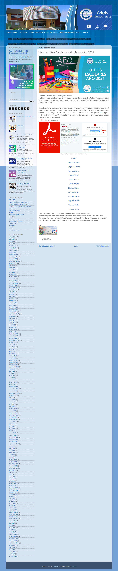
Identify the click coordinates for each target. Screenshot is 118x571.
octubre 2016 (13, 492)
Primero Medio (73, 196)
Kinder (73, 158)
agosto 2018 (12, 446)
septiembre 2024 (14, 287)
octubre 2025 (13, 259)
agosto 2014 (12, 545)
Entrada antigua (102, 246)
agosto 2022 (12, 342)
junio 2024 (12, 294)
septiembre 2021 (14, 367)
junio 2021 (12, 373)
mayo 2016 (12, 503)
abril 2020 (12, 404)
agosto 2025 (12, 263)
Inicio (10, 38)
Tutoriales (32, 44)
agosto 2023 (12, 316)
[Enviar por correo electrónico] (43, 239)
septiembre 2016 (14, 494)
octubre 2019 (13, 417)
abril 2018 (12, 455)
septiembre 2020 (14, 393)
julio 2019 (12, 424)
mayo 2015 (12, 527)
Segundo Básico (74, 167)
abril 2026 (12, 245)
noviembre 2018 (14, 439)
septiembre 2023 (14, 314)
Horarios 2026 (74, 44)
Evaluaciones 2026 (61, 44)
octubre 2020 (13, 391)
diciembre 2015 (13, 512)
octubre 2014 (13, 540)
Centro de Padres (51, 38)
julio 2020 (12, 397)
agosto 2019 (12, 422)
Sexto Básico (74, 184)
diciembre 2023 (13, 307)
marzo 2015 (12, 532)
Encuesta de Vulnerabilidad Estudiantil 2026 (24, 159)
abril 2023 (12, 325)
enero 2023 (12, 331)
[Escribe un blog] (45, 239)
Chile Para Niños (14, 230)
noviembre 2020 (14, 389)
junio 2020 (12, 400)
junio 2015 (12, 525)
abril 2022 (12, 351)
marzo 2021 (12, 380)
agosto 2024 (12, 289)
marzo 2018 (12, 457)
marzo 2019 (12, 433)
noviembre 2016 (14, 490)
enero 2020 (12, 411)
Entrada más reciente (47, 246)
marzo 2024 (12, 300)
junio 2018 (12, 450)
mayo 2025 (12, 270)
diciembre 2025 (13, 254)
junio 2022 (12, 347)
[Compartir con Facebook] (48, 239)
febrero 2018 (13, 459)
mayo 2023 (12, 322)
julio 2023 (12, 318)
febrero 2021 (13, 382)
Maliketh (56, 566)
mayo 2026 (12, 243)
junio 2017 (12, 474)
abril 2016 (12, 505)
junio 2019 (12, 426)
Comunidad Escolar (14, 210)
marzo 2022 (12, 353)
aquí (101, 113)
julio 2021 (12, 371)
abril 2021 (12, 377)
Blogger (74, 566)
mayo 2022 (12, 349)
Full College (23, 44)
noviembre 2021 (14, 362)
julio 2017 (12, 472)
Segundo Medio (74, 201)
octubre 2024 (13, 285)
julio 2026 (12, 239)
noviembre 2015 (14, 514)
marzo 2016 (12, 507)
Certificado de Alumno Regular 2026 (23, 146)
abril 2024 (12, 298)
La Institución (17, 38)
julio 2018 (12, 448)
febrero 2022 (13, 356)
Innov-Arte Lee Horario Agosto (25, 116)
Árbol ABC (12, 200)
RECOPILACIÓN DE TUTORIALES (22, 171)
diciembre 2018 (13, 437)
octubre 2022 (13, 338)
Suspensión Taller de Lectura (25, 135)
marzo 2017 (12, 481)
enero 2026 (12, 252)
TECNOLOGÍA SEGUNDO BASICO (19, 202)
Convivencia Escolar (85, 38)
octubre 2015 (13, 516)
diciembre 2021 (13, 360)
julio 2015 (12, 523)
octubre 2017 (13, 466)
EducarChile (12, 223)
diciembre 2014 (13, 536)
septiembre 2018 (14, 444)
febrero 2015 (13, 534)
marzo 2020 (12, 406)
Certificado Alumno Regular (46, 44)
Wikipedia (12, 225)
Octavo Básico (73, 192)
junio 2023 (12, 320)
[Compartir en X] (47, 239)
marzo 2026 (12, 248)
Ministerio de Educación (16, 221)
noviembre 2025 (14, 256)
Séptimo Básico (74, 188)
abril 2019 (12, 430)
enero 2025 (12, 278)
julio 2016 (12, 499)
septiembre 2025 (14, 261)
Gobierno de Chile (14, 219)
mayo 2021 (12, 375)
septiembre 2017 (14, 468)
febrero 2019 (13, 435)
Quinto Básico (74, 179)
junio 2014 (12, 549)
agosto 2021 (12, 369)
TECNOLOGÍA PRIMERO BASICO (19, 204)
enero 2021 (12, 384)
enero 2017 (12, 485)
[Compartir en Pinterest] (50, 239)
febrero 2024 (13, 303)
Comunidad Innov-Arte (71, 38)
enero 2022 (12, 358)
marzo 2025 (12, 274)
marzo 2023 (12, 327)
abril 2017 (12, 479)
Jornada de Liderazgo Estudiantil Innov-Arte (23, 184)
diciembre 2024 (13, 281)
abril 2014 (12, 554)
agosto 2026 (12, 237)
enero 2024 (12, 305)
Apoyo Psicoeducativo (86, 44)
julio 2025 (12, 265)
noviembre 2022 (14, 336)
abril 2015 (12, 529)
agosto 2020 (12, 395)
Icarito (11, 228)
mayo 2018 (12, 452)
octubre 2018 (13, 441)
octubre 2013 (13, 556)
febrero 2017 (13, 483)
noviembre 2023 (14, 309)
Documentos (61, 38)
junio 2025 (12, 267)
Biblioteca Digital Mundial (16, 214)
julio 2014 (12, 547)
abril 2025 (12, 272)
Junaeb (11, 212)
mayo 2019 (12, 428)
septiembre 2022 (14, 340)
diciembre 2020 (13, 386)
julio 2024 (12, 292)
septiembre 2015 (14, 518)
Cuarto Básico (74, 175)
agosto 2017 (12, 470)
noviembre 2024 (14, 283)
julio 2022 (12, 344)
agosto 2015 (12, 521)
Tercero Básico (73, 171)
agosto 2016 (12, 496)
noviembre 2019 (14, 415)
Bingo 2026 (20, 125)
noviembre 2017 (14, 463)
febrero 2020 (13, 408)
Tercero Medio (73, 205)
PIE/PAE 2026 (13, 44)
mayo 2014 (12, 551)
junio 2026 (12, 241)
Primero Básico (73, 163)
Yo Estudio (12, 217)
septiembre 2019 (14, 419)
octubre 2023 (13, 311)
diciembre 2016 (13, 488)
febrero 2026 (13, 250)
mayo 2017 (12, 477)
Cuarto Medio (74, 209)
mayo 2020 (12, 402)
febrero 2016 (13, 510)
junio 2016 (12, 501)
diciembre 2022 (13, 334)
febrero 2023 (13, 329)
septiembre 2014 (14, 543)
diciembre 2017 (13, 461)
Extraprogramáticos (28, 38)
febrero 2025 (13, 276)
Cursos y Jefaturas (39, 38)
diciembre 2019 (13, 413)
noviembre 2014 (14, 538)
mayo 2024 (12, 296)
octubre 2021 (13, 364)
